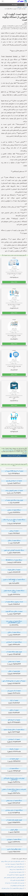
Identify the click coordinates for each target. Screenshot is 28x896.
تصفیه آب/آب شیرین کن (14, 691)
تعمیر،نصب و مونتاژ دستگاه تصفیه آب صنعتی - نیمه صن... (14, 790)
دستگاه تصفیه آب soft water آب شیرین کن (14, 580)
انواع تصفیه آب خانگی (14, 671)
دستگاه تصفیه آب (14, 768)
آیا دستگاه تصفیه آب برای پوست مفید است (14, 864)
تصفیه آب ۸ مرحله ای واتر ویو (14, 481)
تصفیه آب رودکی (14, 531)
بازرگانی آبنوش (14, 830)
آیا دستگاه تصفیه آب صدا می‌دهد (17, 869)
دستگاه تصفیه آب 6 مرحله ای (14, 642)
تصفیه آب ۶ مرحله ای (14, 739)
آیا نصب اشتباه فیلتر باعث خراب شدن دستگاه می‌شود (12, 861)
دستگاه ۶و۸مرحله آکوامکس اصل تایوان (14, 550)
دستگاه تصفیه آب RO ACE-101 (14, 560)
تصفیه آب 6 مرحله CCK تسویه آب (14, 471)
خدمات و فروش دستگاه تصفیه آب (14, 602)
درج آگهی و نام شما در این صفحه (14, 456)
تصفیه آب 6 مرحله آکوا (14, 720)
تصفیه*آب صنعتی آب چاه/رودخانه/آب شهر (14, 681)
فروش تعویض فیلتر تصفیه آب (14, 820)
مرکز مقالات (19, 7)
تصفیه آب (25, 7)
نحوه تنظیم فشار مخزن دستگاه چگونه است (14, 867)
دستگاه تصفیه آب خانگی (14, 541)
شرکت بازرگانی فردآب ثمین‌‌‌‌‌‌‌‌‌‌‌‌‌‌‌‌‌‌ (14, 849)
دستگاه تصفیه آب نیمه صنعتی (14, 801)
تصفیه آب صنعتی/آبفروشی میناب (14, 491)
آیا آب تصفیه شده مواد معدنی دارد (16, 872)
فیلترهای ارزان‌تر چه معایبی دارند (17, 880)
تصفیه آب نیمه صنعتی (14, 662)
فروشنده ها (14, 5)
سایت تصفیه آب (5, 893)
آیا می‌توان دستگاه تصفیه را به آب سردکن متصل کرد (13, 888)
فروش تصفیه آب (14, 759)
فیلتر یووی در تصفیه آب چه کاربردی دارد (15, 875)
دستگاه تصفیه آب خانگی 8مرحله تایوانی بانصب (14, 591)
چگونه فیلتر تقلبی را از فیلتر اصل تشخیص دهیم (14, 877)
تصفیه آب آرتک (14, 700)
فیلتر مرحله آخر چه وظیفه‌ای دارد (17, 886)
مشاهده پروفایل (14, 282)
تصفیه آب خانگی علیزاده (14, 570)
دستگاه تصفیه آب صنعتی (14, 510)
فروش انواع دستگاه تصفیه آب (14, 652)
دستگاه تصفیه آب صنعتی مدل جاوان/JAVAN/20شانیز (14, 622)
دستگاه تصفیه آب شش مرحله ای (14, 810)
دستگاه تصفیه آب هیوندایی (14, 839)
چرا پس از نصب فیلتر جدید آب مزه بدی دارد (14, 883)
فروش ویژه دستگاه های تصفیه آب (14, 500)
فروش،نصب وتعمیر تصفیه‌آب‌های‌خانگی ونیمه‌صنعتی (14, 779)
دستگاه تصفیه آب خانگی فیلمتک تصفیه (14, 730)
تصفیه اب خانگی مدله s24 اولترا (14, 611)
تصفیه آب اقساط (14, 749)
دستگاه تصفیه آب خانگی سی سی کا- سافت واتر (14, 520)
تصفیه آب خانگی (14, 710)
